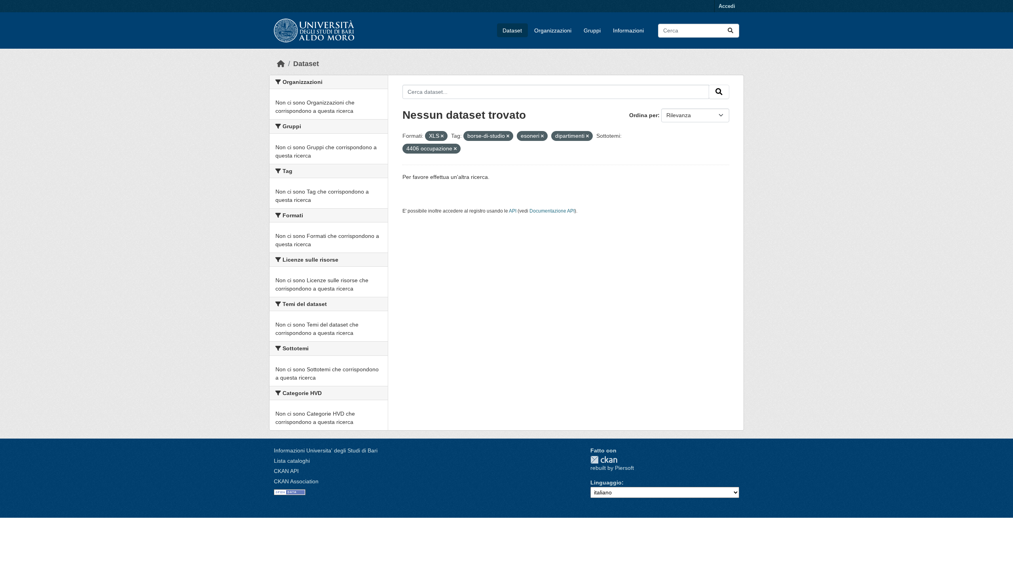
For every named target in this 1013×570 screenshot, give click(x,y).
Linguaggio (606, 482)
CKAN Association (296, 481)
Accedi (727, 6)
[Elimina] (442, 136)
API (512, 211)
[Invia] (730, 31)
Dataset (512, 30)
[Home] (281, 64)
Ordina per (643, 115)
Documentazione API (552, 211)
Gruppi (592, 30)
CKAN (603, 460)
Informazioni (628, 30)
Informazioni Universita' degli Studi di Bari (326, 450)
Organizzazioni (552, 30)
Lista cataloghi (292, 461)
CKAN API (286, 471)
